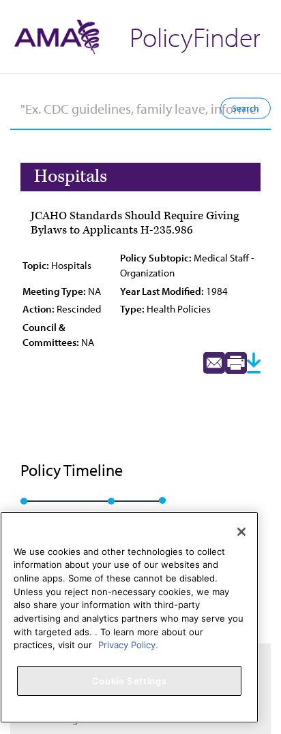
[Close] (241, 532)
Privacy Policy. (128, 644)
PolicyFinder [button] (195, 36)
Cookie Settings (129, 680)
